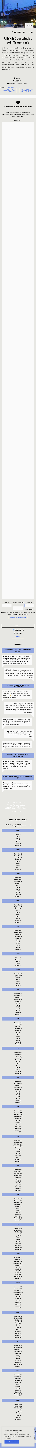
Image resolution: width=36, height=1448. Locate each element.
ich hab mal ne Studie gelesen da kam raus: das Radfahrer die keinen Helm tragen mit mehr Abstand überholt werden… (17, 745)
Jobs (4, 25)
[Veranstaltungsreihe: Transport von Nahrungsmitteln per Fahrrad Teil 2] (16, 807)
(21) (18, 1210)
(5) (18, 914)
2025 (18, 850)
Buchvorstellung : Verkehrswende (21, 755)
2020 (18, 970)
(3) (18, 844)
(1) (18, 834)
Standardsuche (19, 630)
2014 (18, 1136)
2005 (18, 1400)
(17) (18, 1069)
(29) (18, 1212)
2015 (18, 1107)
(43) (18, 1269)
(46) (18, 1245)
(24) (18, 1128)
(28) (18, 1289)
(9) (18, 944)
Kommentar (18, 120)
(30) (18, 1218)
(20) (18, 1150)
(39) (18, 1220)
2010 (18, 1253)
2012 (18, 1195)
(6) (18, 942)
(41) (18, 1216)
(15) (18, 1126)
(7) (18, 1060)
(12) (18, 1122)
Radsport (18, 81)
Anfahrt (20, 25)
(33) (18, 1236)
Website (29, 603)
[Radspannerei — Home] (18, 10)
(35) (18, 1276)
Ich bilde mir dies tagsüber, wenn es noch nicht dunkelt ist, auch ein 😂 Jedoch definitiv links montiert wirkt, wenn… (16, 694)
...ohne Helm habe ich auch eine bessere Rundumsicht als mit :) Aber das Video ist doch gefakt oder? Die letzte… (19, 733)
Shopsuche (19, 633)
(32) (18, 1298)
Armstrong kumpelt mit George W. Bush (9, 90)
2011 (18, 1224)
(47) (18, 1275)
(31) (18, 1230)
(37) (18, 1271)
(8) (18, 1005)
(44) (18, 1265)
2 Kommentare (9, 650)
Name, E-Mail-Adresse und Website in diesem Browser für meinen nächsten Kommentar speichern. (18, 612)
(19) (18, 1115)
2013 (18, 1165)
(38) (18, 1267)
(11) (18, 1113)
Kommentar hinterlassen (18, 84)
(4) (18, 836)
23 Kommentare (12, 685)
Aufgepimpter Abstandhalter (21, 686)
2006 (18, 1371)
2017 (18, 1048)
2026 (18, 830)
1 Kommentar (10, 755)
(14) (18, 1007)
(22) (18, 1146)
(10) (18, 1058)
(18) (18, 1183)
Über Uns (13, 25)
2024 (18, 873)
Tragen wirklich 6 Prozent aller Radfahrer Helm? (27, 90)
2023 (18, 901)
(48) (18, 1296)
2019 (18, 989)
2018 (18, 1019)
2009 (18, 1283)
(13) (18, 1083)
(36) (18, 1419)
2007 (18, 1341)
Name (6, 603)
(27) (18, 1263)
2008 (18, 1312)
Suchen (18, 637)
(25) (18, 1214)
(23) (18, 1144)
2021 (18, 954)
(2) (18, 840)
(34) (18, 1294)
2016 (18, 1077)
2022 (18, 926)
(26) (18, 1333)
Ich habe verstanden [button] (12, 1442)
